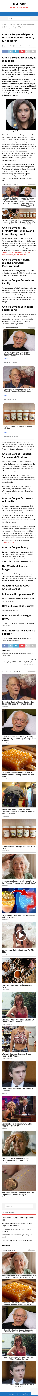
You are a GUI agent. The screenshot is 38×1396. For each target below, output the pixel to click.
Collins (16, 46)
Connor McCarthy (8, 542)
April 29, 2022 (8, 46)
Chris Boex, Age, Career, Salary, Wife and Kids (17, 1240)
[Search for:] (19, 18)
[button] (35, 13)
